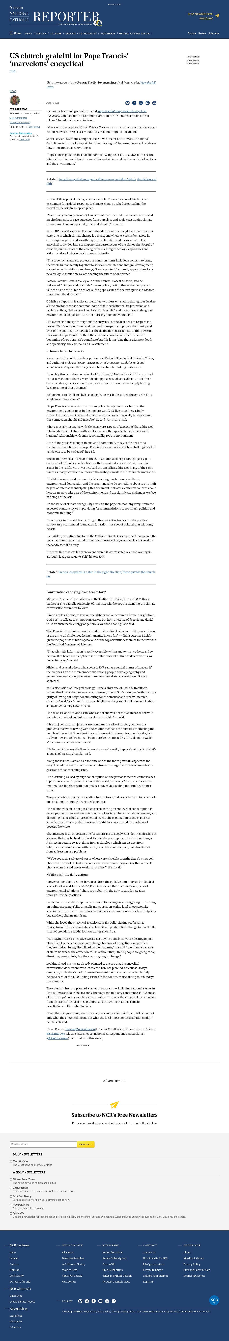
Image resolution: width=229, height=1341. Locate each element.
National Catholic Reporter (214, 1300)
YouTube (100, 1301)
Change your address (155, 1275)
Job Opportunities (153, 1264)
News (28, 33)
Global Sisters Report (135, 33)
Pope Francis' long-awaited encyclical (122, 111)
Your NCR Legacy (72, 1275)
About (187, 1252)
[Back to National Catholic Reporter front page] (56, 19)
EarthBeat (108, 33)
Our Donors (69, 1281)
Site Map (115, 1311)
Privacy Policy (192, 1264)
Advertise (15, 1327)
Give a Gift (109, 1264)
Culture (56, 33)
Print (154, 103)
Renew (202, 33)
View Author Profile (18, 118)
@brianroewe (34, 127)
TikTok (114, 1301)
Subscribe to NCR (113, 1252)
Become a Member (73, 1258)
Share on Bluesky (127, 103)
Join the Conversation (21, 133)
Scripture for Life (20, 1281)
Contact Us (149, 1252)
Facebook (94, 1301)
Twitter (87, 1301)
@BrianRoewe (55, 1033)
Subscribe (214, 33)
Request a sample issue (116, 1281)
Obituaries (16, 1321)
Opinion (70, 33)
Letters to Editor (153, 1269)
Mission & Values (194, 1258)
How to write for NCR (155, 1258)
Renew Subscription (115, 1258)
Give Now (67, 1252)
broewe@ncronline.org (20, 122)
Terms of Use (90, 1311)
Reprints (148, 1281)
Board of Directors (194, 1275)
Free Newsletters (113, 1269)
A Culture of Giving (73, 1264)
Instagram (107, 1301)
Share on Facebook (134, 103)
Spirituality (88, 33)
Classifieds (16, 1315)
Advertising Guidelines (72, 1311)
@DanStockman (57, 1038)
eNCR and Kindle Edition (117, 1275)
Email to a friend (148, 103)
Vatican (41, 33)
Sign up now (206, 18)
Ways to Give (69, 1269)
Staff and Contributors (197, 1269)
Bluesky (80, 1301)
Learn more (24, 139)
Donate (192, 33)
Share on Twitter (141, 103)
